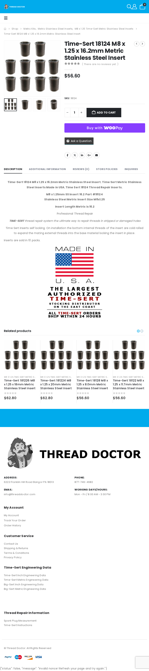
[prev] (136, 44)
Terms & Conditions (16, 553)
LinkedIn (82, 155)
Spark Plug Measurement (20, 621)
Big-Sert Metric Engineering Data (25, 589)
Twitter (75, 155)
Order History (12, 525)
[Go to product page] (20, 356)
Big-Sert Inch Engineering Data (23, 584)
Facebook (67, 155)
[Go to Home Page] (5, 28)
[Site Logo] (14, 6)
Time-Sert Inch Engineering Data (25, 575)
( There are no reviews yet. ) (100, 64)
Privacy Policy (13, 557)
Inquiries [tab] (131, 169)
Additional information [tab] (47, 169)
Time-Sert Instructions (18, 625)
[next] (142, 44)
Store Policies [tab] (107, 169)
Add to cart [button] (29, 346)
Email (97, 155)
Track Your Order (15, 520)
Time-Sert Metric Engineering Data (26, 580)
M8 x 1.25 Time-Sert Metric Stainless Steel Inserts (31, 377)
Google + (89, 155)
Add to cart (106, 112)
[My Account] (134, 6)
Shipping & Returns (16, 548)
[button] (129, 6)
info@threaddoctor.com (19, 494)
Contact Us (11, 544)
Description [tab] (13, 169)
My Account (11, 515)
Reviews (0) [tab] (81, 169)
